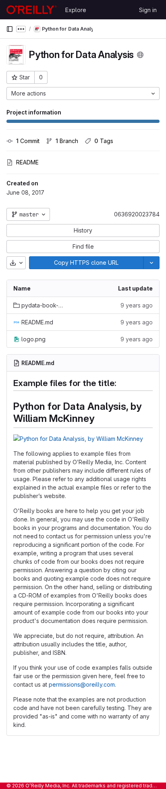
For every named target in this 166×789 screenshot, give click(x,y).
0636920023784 (137, 214)
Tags (103, 140)
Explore (75, 9)
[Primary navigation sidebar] (9, 29)
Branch (67, 140)
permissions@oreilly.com (82, 684)
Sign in (148, 9)
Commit (27, 140)
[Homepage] (31, 9)
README (27, 162)
